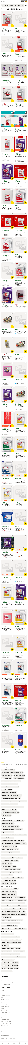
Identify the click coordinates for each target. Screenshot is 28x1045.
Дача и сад (3, 1014)
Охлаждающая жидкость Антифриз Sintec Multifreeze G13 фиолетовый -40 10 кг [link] (7, 307)
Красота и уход (4, 1010)
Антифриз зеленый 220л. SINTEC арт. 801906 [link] (20, 752)
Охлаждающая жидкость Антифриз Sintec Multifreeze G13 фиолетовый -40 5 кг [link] (7, 406)
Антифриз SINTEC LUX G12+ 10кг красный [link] (7, 131)
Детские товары (4, 1025)
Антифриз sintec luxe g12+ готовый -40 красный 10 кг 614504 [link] (20, 307)
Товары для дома (5, 1006)
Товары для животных (6, 1021)
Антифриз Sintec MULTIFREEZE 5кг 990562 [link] (20, 156)
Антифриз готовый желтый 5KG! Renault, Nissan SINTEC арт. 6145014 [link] (19, 655)
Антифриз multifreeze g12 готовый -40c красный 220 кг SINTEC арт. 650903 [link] (20, 480)
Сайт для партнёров (5, 984)
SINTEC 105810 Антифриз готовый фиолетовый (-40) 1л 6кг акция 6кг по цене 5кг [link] (20, 382)
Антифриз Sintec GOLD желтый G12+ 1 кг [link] (7, 357)
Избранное (14, 1043)
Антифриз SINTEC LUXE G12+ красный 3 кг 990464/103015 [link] (7, 31)
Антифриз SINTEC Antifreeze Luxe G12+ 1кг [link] (20, 106)
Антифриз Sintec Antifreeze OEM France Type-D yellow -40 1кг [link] (20, 529)
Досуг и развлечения (5, 995)
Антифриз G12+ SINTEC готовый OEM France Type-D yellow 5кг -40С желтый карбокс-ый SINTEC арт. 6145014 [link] (20, 629)
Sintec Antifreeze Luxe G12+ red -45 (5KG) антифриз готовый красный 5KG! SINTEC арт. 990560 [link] (20, 257)
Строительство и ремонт (6, 1023)
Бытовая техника (5, 999)
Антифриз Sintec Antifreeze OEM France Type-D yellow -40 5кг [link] (20, 505)
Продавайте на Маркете (6, 980)
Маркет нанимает (5, 1033)
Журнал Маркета (5, 1035)
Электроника (4, 1002)
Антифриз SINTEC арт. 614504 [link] (20, 208)
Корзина (19, 1043)
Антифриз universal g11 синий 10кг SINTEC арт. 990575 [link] (7, 679)
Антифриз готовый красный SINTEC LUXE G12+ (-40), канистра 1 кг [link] (20, 56)
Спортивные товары (5, 1019)
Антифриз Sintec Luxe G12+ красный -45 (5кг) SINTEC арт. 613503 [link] (7, 282)
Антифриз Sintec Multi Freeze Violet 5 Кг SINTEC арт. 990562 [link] (7, 555)
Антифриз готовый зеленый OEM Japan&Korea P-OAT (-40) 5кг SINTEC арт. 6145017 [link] (20, 727)
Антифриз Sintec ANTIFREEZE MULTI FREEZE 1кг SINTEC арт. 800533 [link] (7, 752)
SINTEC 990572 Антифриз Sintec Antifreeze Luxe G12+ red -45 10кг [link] (20, 357)
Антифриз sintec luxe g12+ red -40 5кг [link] (20, 232)
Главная (3, 1043)
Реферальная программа (6, 990)
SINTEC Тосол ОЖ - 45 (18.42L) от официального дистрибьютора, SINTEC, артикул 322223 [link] (7, 727)
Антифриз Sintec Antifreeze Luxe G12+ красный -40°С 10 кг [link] (6, 257)
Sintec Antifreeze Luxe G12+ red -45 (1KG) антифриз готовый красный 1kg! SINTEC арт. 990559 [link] (7, 156)
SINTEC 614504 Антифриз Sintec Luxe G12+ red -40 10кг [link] (7, 232)
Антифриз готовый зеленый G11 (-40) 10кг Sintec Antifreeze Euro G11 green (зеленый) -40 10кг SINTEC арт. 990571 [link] (7, 456)
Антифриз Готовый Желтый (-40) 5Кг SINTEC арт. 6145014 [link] (7, 604)
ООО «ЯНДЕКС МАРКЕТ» (10, 1038)
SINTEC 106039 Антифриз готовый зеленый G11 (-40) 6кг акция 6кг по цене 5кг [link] (20, 579)
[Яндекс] (11, 1040)
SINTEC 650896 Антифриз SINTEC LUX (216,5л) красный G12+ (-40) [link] (20, 406)
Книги (2, 1015)
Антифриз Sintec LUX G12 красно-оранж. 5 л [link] (7, 106)
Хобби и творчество (5, 1012)
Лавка (8, 1043)
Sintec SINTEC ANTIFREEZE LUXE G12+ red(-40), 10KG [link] (7, 208)
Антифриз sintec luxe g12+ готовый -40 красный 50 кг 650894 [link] (7, 332)
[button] (26, 5)
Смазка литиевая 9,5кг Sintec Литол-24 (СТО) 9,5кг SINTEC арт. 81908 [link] (7, 529)
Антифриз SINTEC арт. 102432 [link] (6, 579)
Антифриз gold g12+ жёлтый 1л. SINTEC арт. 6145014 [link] (20, 431)
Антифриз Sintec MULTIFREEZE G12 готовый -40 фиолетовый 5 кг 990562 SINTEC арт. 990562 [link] (7, 655)
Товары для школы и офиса (7, 1017)
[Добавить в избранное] (12, 12)
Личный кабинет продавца (7, 979)
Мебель (2, 997)
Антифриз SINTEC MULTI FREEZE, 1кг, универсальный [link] (20, 131)
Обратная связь (4, 1031)
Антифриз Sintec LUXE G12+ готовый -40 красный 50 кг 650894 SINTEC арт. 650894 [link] (7, 431)
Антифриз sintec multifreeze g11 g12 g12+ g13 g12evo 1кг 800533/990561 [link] (20, 554)
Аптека (2, 1008)
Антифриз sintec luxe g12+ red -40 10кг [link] (20, 183)
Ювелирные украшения (6, 1027)
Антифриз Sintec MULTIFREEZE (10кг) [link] (19, 604)
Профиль (25, 1043)
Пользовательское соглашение (7, 1030)
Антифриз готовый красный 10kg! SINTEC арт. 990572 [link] (20, 283)
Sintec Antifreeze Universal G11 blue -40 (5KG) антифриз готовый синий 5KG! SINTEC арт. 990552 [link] (7, 480)
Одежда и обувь (4, 1004)
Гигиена (3, 1001)
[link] (8, 770)
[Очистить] (22, 5)
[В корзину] (12, 25)
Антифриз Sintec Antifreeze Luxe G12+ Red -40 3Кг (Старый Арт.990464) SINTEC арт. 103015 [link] (20, 31)
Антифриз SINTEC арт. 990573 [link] (6, 183)
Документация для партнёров (7, 982)
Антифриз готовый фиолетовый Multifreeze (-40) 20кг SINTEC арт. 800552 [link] (7, 382)
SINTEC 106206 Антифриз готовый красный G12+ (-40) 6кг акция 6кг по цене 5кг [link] (20, 332)
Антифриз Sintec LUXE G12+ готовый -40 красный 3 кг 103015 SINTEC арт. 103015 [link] (6, 56)
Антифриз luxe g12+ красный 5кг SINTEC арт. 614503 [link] (7, 82)
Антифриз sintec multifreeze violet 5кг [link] (19, 703)
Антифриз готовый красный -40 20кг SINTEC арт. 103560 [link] (7, 629)
